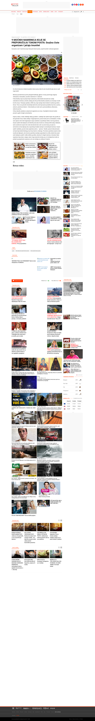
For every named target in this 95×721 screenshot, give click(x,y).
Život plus (24, 11)
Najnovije (66, 77)
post (13, 250)
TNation (81, 719)
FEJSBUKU (43, 191)
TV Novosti (60, 11)
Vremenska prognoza (68, 376)
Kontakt (17, 715)
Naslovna (13, 11)
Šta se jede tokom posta (35, 250)
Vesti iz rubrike (15, 547)
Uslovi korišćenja (58, 711)
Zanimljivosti (46, 11)
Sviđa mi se (44, 280)
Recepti (13, 13)
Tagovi (13, 247)
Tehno (52, 11)
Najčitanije (71, 77)
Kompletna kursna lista (77, 398)
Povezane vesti (15, 520)
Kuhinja (30, 11)
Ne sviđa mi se (55, 280)
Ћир (80, 4)
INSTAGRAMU (37, 191)
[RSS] (82, 166)
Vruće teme (14, 255)
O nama (52, 711)
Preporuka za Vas (15, 227)
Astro (40, 11)
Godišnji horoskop (75, 116)
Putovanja (35, 11)
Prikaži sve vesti (67, 89)
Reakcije (77, 77)
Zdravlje (19, 11)
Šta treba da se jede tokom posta (22, 250)
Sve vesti (65, 165)
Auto (56, 11)
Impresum (14, 715)
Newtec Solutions (75, 719)
